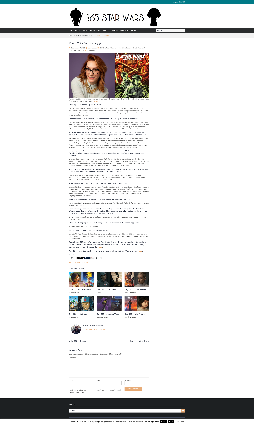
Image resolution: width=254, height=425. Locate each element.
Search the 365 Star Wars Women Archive (119, 30)
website (97, 101)
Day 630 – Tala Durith (106, 290)
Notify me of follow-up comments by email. (77, 391)
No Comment (92, 50)
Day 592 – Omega (78, 341)
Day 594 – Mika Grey (139, 341)
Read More (179, 422)
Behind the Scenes (124, 48)
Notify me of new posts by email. (109, 390)
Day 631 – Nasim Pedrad (80, 290)
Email (99, 380)
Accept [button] (163, 422)
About (77, 30)
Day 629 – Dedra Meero (135, 290)
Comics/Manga (138, 48)
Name (72, 380)
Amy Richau (92, 48)
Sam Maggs (75, 262)
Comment (73, 358)
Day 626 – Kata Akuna (135, 314)
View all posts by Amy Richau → (95, 329)
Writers (81, 50)
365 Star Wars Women (91, 30)
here (100, 247)
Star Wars (84, 262)
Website (128, 380)
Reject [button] (171, 422)
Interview (72, 50)
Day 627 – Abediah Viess (108, 314)
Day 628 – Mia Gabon (78, 314)
